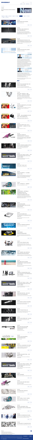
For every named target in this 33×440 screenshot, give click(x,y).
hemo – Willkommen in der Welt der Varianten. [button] (24, 116)
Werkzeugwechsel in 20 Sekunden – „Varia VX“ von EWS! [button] (23, 126)
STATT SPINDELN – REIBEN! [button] (23, 183)
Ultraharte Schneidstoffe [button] (24, 423)
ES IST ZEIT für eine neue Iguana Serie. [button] (23, 382)
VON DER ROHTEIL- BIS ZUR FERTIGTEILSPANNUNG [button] (23, 293)
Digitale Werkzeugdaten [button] (23, 224)
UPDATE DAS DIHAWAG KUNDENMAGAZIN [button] (22, 337)
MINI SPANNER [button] (20, 374)
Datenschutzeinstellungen (26, 438)
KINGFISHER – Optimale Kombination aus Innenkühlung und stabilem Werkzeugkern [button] (23, 193)
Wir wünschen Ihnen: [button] (22, 21)
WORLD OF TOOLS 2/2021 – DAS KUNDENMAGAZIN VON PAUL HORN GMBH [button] (24, 156)
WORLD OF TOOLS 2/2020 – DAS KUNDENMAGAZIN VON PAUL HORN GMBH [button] (24, 365)
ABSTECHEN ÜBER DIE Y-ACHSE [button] (24, 318)
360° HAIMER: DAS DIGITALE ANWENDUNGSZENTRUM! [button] (23, 253)
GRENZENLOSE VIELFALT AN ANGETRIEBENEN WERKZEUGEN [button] (24, 40)
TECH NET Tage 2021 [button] (22, 165)
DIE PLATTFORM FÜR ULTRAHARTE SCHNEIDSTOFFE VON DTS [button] (24, 215)
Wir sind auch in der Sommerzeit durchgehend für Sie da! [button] (24, 263)
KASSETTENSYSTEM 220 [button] (22, 310)
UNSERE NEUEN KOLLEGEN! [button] (23, 49)
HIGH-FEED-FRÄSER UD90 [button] (23, 242)
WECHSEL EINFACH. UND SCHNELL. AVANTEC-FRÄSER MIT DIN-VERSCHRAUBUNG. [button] (23, 95)
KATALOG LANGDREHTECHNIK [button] (24, 345)
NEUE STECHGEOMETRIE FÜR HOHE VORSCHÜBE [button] (23, 84)
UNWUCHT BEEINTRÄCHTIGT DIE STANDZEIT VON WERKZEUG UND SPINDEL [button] (24, 273)
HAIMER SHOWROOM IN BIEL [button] (23, 415)
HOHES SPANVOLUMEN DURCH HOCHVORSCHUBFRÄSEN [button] (24, 145)
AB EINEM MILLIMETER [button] (22, 390)
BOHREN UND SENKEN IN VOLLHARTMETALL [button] (23, 29)
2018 (3, 17)
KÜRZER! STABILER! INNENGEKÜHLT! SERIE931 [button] (23, 135)
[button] (8, 22)
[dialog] (16, 437)
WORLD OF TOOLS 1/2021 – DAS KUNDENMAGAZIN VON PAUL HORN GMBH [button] (24, 283)
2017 (7, 17)
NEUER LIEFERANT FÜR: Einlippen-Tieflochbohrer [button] (24, 407)
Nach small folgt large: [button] (23, 398)
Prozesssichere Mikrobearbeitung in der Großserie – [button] (23, 205)
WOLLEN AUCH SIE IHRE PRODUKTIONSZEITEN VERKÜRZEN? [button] (22, 328)
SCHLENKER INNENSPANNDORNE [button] (22, 233)
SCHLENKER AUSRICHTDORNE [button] (24, 301)
